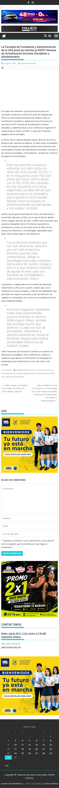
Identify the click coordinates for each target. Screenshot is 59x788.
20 (36, 749)
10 (15, 744)
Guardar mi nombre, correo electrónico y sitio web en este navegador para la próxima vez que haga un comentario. (27, 544)
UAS (2, 377)
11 (22, 744)
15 (50, 744)
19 (29, 749)
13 (36, 744)
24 (15, 753)
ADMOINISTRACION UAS (25, 370)
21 (43, 749)
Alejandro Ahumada (28, 63)
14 (43, 744)
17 (15, 749)
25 (22, 753)
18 (22, 749)
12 (29, 744)
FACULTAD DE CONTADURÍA (12, 373)
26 (29, 753)
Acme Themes (51, 783)
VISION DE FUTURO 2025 (14, 377)
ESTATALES (7, 370)
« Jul (6, 765)
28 (43, 753)
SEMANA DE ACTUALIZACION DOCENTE (39, 373)
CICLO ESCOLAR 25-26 (44, 370)
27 (36, 753)
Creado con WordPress (12, 783)
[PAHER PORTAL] (4, 35)
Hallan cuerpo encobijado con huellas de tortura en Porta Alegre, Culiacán (14, 388)
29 (50, 753)
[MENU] (56, 36)
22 (50, 749)
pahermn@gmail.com (11, 647)
